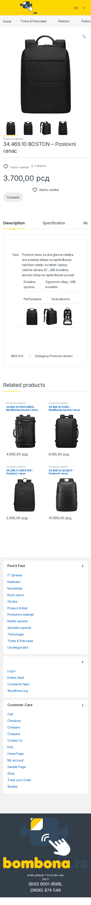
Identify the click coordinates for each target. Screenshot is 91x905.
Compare (40, 165)
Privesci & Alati (17, 608)
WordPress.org (17, 691)
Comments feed (18, 684)
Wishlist (12, 786)
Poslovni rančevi (13, 138)
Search (76, 7)
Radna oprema (17, 621)
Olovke (12, 601)
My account (15, 760)
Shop (11, 773)
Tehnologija (15, 634)
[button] (84, 36)
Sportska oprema (19, 627)
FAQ (10, 747)
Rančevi (63, 21)
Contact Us (14, 740)
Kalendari (13, 582)
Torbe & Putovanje (33, 21)
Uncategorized (17, 647)
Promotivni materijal (20, 614)
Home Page (15, 753)
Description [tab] (14, 223)
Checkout (14, 721)
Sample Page (16, 767)
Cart (10, 714)
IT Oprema (14, 575)
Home (7, 21)
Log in (11, 671)
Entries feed (15, 677)
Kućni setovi (15, 595)
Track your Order (19, 780)
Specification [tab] (54, 223)
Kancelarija (14, 588)
